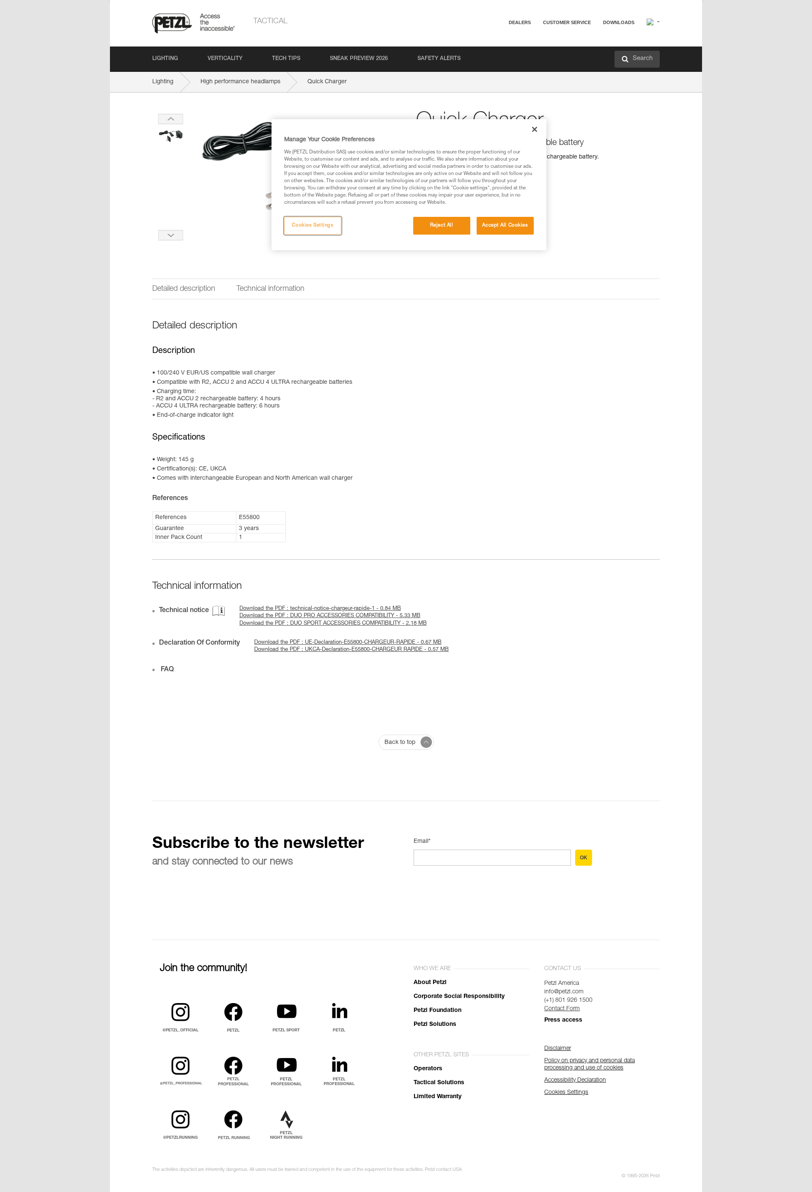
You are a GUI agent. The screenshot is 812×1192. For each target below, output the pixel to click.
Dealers (520, 22)
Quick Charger (327, 82)
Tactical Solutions (439, 1083)
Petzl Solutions (435, 1025)
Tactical (270, 21)
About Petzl (430, 983)
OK (583, 858)
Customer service (567, 22)
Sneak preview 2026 (359, 59)
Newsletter (537, 66)
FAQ (529, 43)
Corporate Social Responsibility (459, 997)
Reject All (441, 225)
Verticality (225, 59)
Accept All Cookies (505, 225)
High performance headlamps (240, 82)
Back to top (399, 743)
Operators (428, 1069)
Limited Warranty (437, 1097)
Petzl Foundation (437, 1011)
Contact (533, 54)
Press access (563, 1020)
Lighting (165, 59)
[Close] (534, 129)
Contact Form (562, 1009)
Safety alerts (439, 59)
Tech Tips (286, 59)
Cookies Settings (312, 225)
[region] (409, 184)
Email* (422, 842)
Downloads (618, 22)
